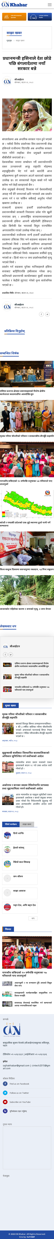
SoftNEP (31, 1237)
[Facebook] (41, 314)
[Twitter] (47, 314)
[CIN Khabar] (14, 4)
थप (33, 918)
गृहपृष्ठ (9, 40)
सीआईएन (19, 79)
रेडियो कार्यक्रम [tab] (11, 824)
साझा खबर (20, 40)
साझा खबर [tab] (27, 824)
